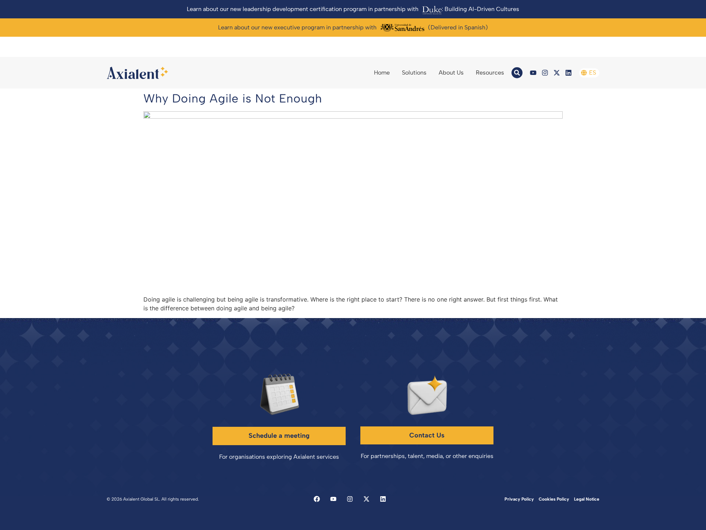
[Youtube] (533, 72)
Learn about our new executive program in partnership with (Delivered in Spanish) (353, 27)
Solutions (414, 72)
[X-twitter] (556, 72)
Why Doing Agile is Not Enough (232, 98)
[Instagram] (545, 72)
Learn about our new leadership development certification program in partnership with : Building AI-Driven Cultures (353, 9)
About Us (451, 72)
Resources (490, 72)
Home (382, 72)
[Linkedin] (568, 72)
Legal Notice (586, 499)
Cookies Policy (554, 499)
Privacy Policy (519, 499)
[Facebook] (317, 499)
